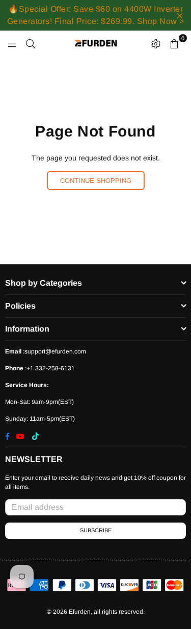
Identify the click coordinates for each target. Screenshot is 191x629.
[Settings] (156, 43)
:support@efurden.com (53, 351)
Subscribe (96, 530)
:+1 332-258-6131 (49, 368)
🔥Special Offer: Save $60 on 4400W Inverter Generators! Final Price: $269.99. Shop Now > (95, 15)
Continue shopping (95, 180)
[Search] (30, 43)
